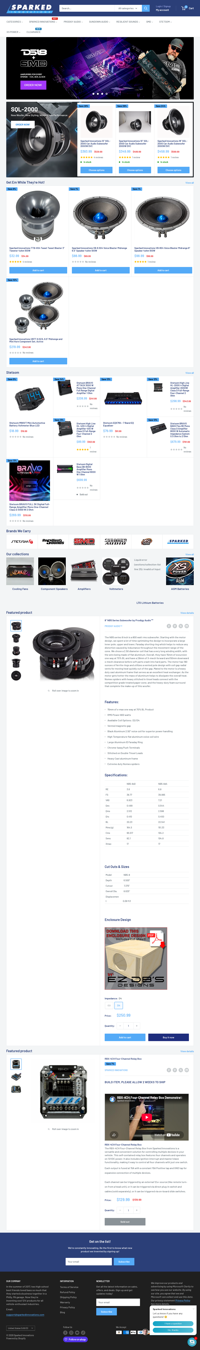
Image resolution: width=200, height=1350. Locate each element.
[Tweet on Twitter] (181, 625)
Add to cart (38, 270)
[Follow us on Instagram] (71, 1333)
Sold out (125, 1221)
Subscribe (124, 1261)
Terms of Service (69, 1287)
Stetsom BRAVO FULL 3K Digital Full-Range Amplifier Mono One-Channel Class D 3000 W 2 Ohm (29, 507)
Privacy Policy (67, 1307)
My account (162, 9)
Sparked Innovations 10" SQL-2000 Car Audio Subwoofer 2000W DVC (134, 143)
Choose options (96, 170)
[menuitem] (14, 21)
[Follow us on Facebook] (65, 1333)
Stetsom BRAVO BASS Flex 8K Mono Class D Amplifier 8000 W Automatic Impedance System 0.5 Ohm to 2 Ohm (180, 430)
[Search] (146, 8)
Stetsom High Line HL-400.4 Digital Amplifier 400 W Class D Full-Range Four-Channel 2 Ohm (86, 430)
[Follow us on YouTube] (77, 1333)
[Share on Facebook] (169, 625)
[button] (192, 1342)
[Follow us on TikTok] (83, 1333)
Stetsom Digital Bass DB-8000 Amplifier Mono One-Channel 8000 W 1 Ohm (86, 469)
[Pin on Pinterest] (175, 625)
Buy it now (168, 1037)
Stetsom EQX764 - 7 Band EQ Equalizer (118, 424)
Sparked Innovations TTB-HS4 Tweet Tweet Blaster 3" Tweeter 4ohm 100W (37, 249)
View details (187, 612)
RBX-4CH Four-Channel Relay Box (123, 1058)
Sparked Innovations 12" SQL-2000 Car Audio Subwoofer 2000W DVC (95, 143)
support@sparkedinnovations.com (25, 1314)
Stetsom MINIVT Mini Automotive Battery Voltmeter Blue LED (27, 424)
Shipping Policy (68, 1297)
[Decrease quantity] (120, 1026)
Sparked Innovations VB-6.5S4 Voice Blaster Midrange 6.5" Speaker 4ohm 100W (99, 249)
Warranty (65, 1302)
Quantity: (110, 1025)
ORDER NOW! (23, 124)
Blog (62, 1312)
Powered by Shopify (16, 1338)
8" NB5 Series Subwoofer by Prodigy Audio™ (129, 620)
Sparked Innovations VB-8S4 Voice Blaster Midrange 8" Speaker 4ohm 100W (162, 249)
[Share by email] (187, 625)
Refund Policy (67, 1292)
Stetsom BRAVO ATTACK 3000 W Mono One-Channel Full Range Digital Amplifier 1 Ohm (86, 388)
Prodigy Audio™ (113, 626)
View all (189, 182)
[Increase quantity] (136, 1026)
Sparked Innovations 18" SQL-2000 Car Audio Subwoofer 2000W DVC (172, 143)
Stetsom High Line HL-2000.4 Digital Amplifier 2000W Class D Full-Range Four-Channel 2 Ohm (179, 389)
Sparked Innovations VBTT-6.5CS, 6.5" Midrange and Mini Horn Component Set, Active (35, 340)
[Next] (193, 139)
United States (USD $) (18, 1328)
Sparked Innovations (116, 1070)
